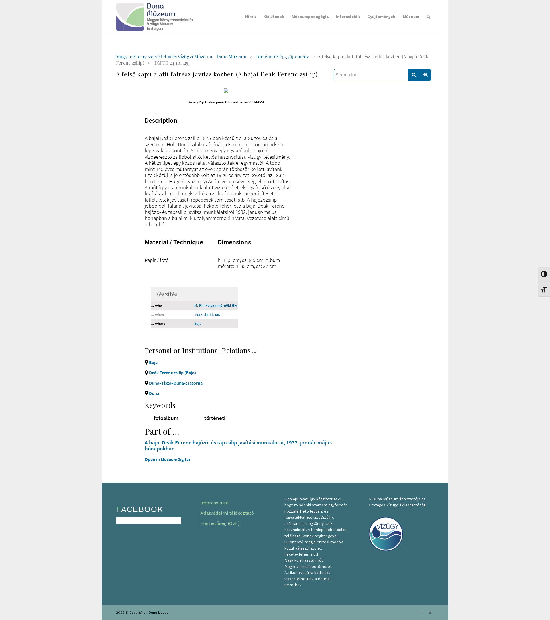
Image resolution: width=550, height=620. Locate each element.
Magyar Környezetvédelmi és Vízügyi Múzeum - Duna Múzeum (181, 57)
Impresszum (214, 502)
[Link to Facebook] (421, 612)
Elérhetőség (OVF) (220, 523)
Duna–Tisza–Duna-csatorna (175, 383)
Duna (153, 393)
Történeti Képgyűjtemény (282, 57)
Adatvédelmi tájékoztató (227, 513)
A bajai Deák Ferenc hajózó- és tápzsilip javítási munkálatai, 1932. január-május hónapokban (238, 445)
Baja (197, 323)
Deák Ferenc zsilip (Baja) (172, 372)
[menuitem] (250, 17)
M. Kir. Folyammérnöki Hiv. (216, 305)
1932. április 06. (207, 314)
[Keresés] (428, 17)
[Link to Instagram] (429, 612)
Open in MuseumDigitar (167, 459)
